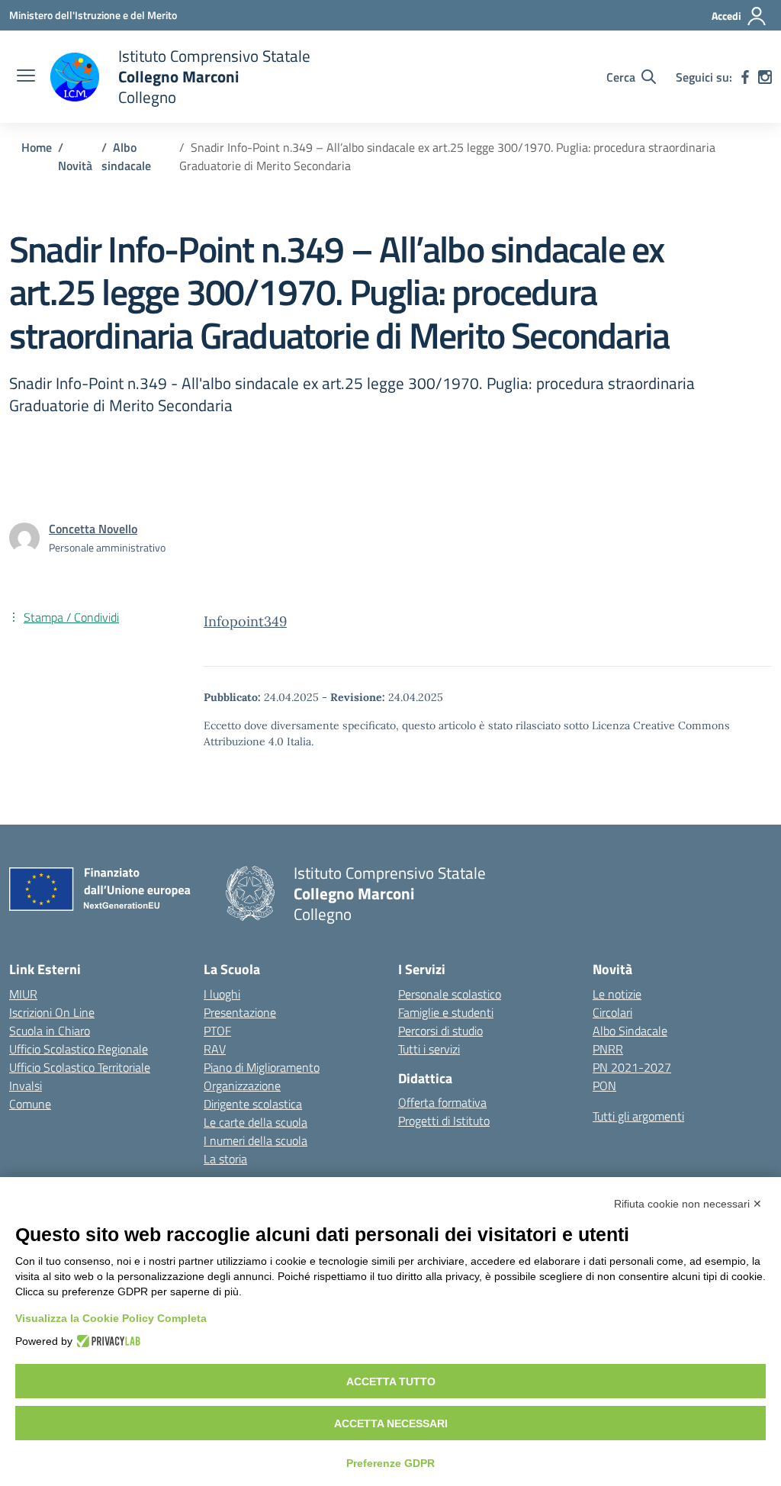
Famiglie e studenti (445, 1012)
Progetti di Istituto (444, 1120)
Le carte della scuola (255, 1122)
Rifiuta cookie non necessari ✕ (688, 1204)
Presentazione (240, 1012)
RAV (215, 1049)
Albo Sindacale (630, 1030)
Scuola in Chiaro (49, 1030)
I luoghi (222, 994)
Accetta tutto (390, 1381)
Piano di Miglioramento (262, 1067)
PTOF (217, 1030)
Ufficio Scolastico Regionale (78, 1049)
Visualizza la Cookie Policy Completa (111, 1318)
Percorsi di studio (440, 1030)
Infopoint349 (245, 621)
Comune (30, 1104)
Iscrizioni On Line (52, 1012)
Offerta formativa (442, 1102)
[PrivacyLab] (106, 1341)
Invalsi (25, 1085)
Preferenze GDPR (390, 1463)
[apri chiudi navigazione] (26, 77)
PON (604, 1085)
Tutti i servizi (429, 1049)
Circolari (612, 1012)
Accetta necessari (391, 1423)
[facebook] (745, 77)
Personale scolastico (449, 994)
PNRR (608, 1049)
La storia (225, 1159)
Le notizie (617, 994)
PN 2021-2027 (632, 1067)
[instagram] (765, 77)
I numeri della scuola (255, 1140)
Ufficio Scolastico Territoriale (79, 1067)
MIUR (23, 994)
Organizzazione (242, 1085)
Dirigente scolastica (253, 1104)
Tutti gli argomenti (638, 1116)
